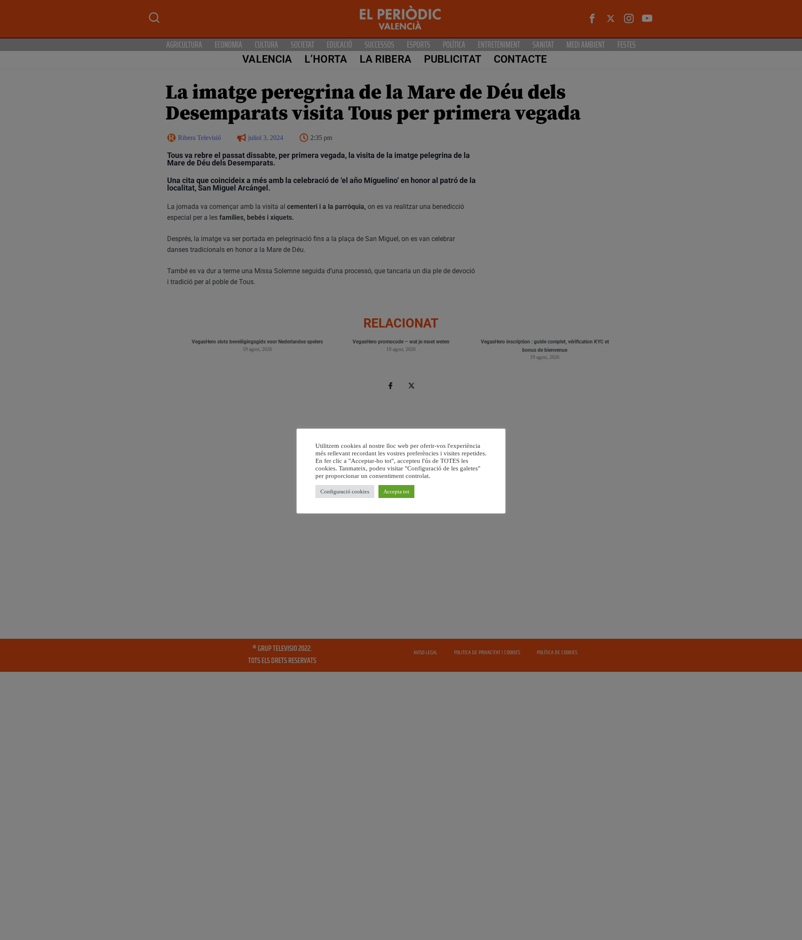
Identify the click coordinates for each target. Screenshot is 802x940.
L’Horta (326, 59)
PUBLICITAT (452, 59)
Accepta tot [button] (396, 491)
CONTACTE (520, 59)
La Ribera (385, 59)
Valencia (267, 59)
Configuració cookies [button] (344, 491)
